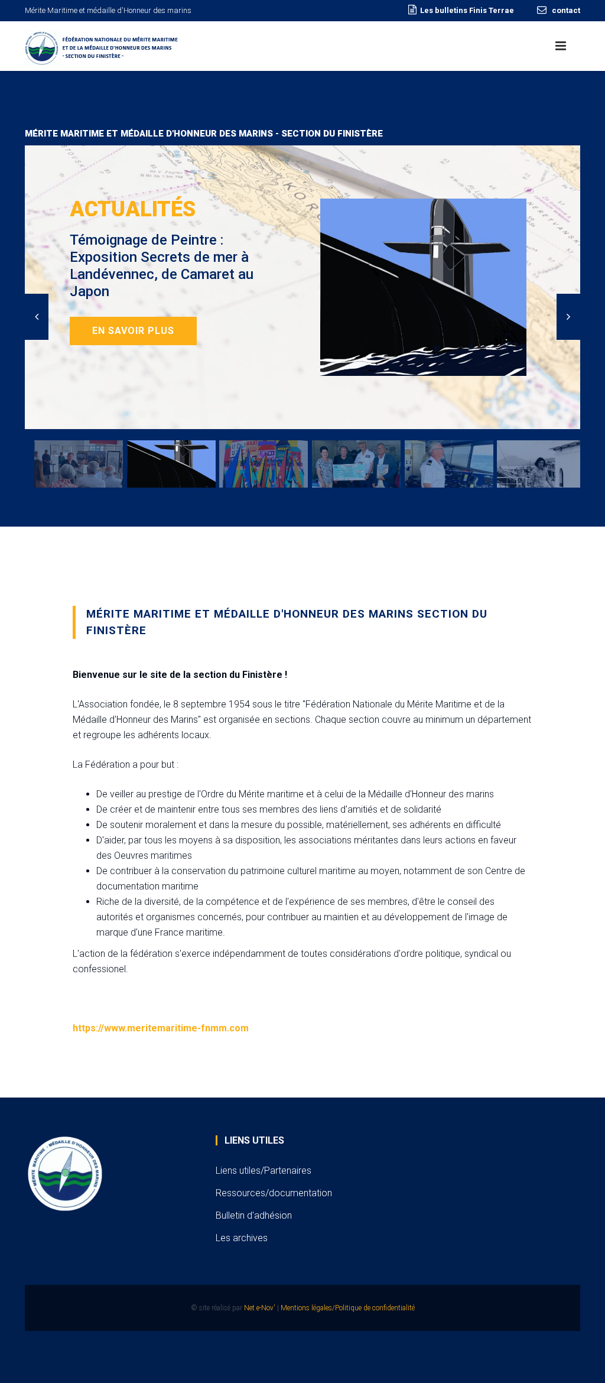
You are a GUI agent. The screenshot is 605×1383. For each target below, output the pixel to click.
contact (565, 10)
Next (568, 317)
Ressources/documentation (274, 1193)
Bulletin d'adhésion (254, 1215)
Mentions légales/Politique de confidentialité (348, 1308)
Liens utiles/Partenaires (263, 1170)
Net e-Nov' (259, 1308)
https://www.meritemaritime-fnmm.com (161, 1028)
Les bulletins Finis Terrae (467, 10)
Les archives (242, 1238)
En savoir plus (133, 330)
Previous (36, 317)
